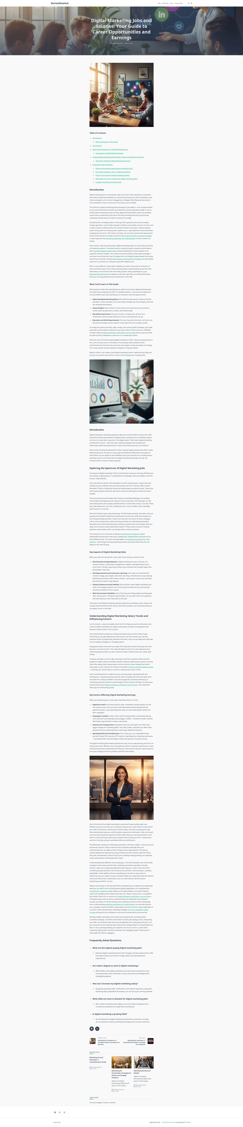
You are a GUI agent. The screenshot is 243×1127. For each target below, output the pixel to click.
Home (171, 3)
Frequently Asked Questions (103, 165)
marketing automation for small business (120, 238)
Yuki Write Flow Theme (169, 1122)
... (126, 1086)
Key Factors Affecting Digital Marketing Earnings (113, 161)
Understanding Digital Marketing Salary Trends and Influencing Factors (118, 157)
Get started (165, 3)
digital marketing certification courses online (120, 333)
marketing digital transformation (105, 251)
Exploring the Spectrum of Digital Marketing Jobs (110, 149)
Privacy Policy (179, 3)
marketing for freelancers (130, 534)
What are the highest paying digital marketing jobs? (114, 168)
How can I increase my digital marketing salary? (113, 175)
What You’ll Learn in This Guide (107, 142)
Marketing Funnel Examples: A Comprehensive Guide (98, 1059)
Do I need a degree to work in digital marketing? (113, 172)
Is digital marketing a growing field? (108, 182)
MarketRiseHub (60, 3)
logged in (100, 1102)
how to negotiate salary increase (141, 667)
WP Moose (187, 1122)
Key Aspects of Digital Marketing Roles (109, 153)
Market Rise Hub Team (117, 43)
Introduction (97, 138)
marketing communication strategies (128, 259)
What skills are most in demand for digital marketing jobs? (117, 179)
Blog (159, 3)
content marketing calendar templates (138, 236)
